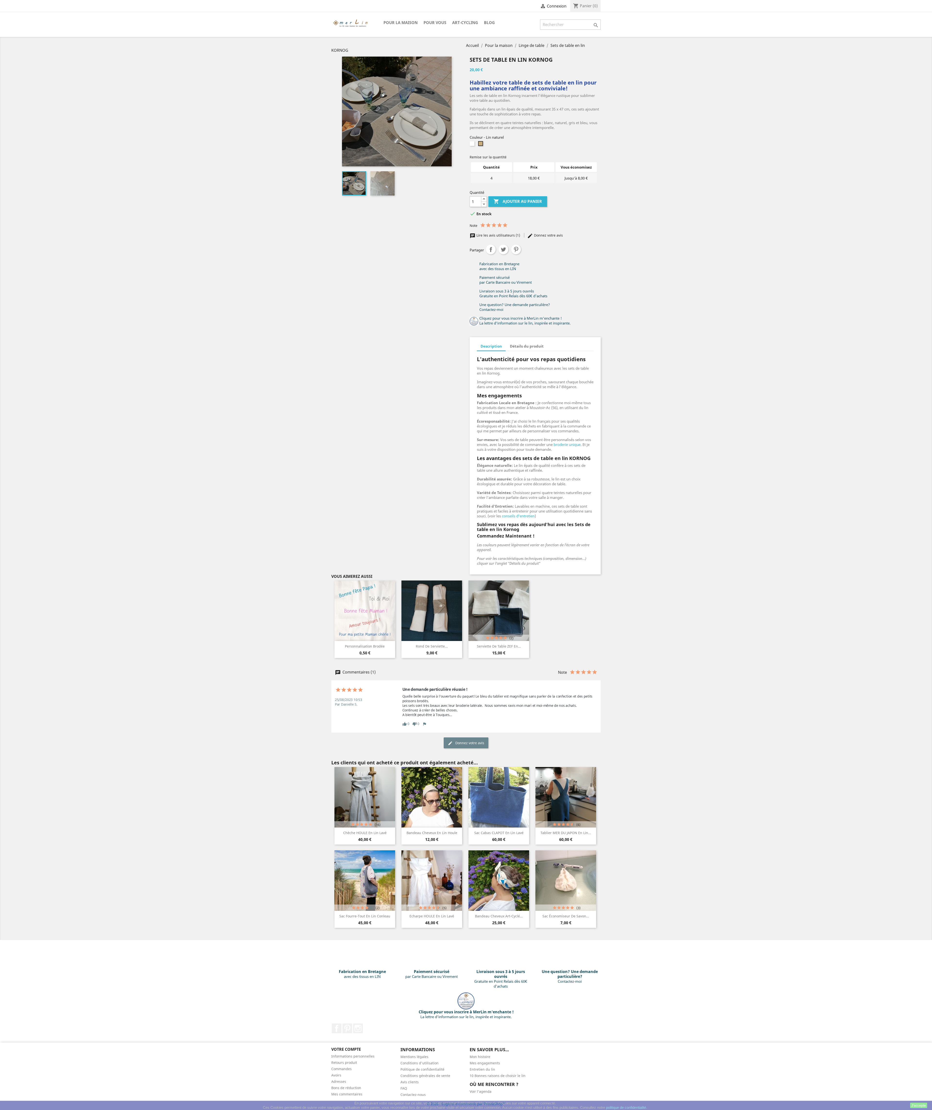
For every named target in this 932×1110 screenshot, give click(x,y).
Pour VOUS (435, 22)
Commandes (341, 1069)
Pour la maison (400, 22)
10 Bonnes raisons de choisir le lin (497, 1075)
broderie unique (567, 444)
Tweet (503, 249)
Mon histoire (480, 1056)
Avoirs (336, 1075)
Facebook (336, 1028)
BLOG (489, 22)
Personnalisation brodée (365, 646)
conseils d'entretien (518, 515)
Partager (491, 249)
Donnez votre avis (548, 235)
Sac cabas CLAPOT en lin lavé (499, 832)
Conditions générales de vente (425, 1075)
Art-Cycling (465, 22)
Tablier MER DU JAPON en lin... (566, 832)
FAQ (403, 1088)
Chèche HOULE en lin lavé (365, 832)
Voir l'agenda (480, 1091)
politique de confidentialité (626, 1107)
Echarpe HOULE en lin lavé (431, 916)
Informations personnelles (352, 1056)
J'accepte (918, 1105)
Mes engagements (485, 1063)
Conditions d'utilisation (419, 1063)
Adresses (338, 1081)
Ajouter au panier (517, 201)
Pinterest (516, 249)
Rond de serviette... (432, 646)
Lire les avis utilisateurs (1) (498, 235)
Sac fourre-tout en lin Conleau (364, 916)
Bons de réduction (346, 1087)
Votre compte (346, 1049)
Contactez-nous (413, 1094)
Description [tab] (491, 346)
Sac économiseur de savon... (565, 916)
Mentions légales (414, 1056)
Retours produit (344, 1062)
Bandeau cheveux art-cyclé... (499, 916)
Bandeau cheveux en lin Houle (432, 832)
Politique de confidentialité (422, 1069)
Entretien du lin (482, 1069)
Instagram (358, 1028)
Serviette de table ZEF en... (499, 646)
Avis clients (409, 1082)
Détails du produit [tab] (527, 346)
